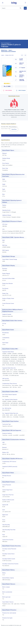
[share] (2, 2)
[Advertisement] (14, 25)
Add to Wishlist (8, 90)
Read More (14, 129)
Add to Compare (22, 90)
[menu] (25, 2)
